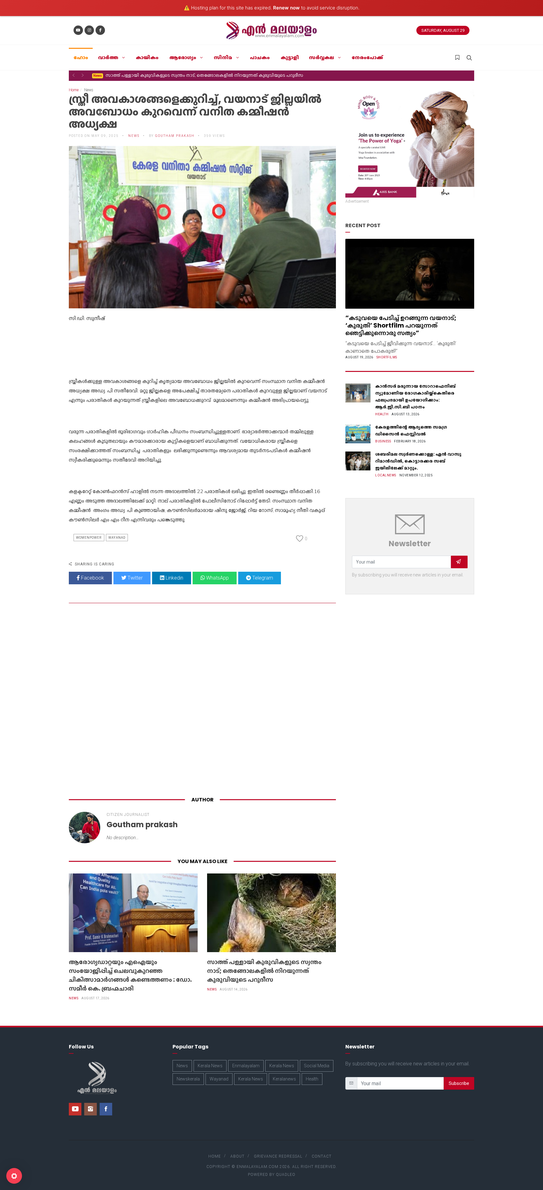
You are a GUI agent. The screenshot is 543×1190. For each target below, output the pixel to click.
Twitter (134, 578)
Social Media (316, 1065)
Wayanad (116, 537)
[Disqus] (202, 701)
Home (74, 90)
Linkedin (173, 578)
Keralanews (284, 1078)
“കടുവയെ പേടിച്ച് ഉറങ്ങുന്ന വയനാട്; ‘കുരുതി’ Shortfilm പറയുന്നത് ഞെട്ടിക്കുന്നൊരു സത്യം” (400, 325)
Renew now (286, 8)
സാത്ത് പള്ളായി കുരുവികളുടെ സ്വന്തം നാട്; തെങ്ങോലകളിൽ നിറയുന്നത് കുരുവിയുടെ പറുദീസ (198, 75)
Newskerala (188, 1078)
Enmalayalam (246, 1065)
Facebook (92, 578)
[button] (73, 75)
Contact (322, 1156)
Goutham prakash (175, 136)
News (73, 998)
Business (383, 441)
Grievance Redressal (278, 1156)
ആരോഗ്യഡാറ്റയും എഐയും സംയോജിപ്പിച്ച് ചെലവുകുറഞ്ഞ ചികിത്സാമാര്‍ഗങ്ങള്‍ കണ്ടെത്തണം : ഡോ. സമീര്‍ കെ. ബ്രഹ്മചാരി (130, 975)
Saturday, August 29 (442, 30)
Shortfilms (386, 357)
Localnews (385, 475)
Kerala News (210, 1065)
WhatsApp (217, 578)
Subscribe (459, 1083)
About (237, 1156)
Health (381, 414)
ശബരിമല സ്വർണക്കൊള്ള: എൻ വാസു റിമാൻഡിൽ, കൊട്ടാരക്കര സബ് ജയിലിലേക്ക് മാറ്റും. (418, 461)
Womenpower (89, 537)
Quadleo (285, 1174)
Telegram (262, 578)
